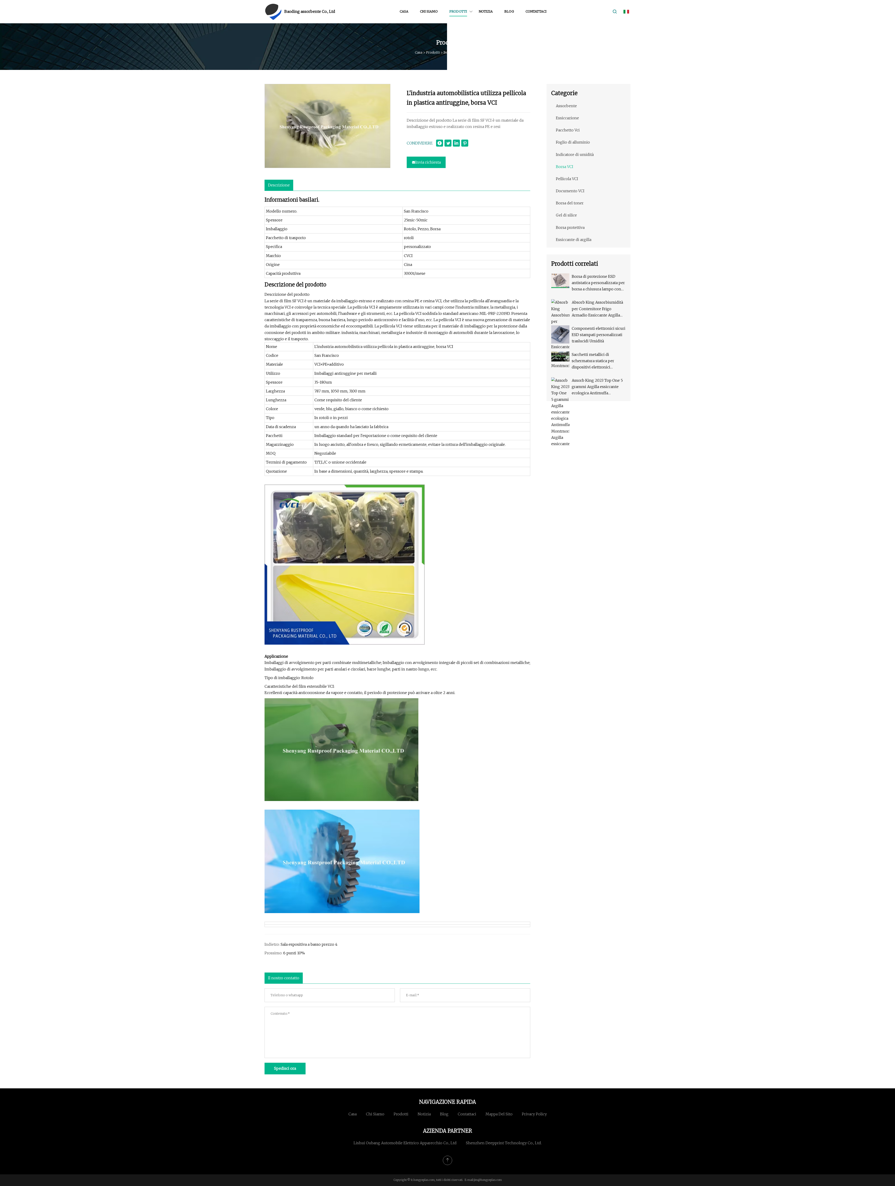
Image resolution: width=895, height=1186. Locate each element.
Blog (509, 11)
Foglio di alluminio (573, 142)
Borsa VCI (451, 52)
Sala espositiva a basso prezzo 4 (309, 944)
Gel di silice (566, 215)
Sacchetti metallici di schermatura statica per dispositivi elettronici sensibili (593, 361)
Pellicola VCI (567, 178)
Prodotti (458, 11)
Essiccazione (567, 118)
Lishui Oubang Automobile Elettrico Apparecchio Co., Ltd (405, 1143)
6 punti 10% (294, 953)
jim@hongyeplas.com (488, 1180)
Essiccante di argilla (573, 239)
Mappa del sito (499, 1114)
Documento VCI (570, 191)
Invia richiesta (428, 162)
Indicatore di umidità (575, 154)
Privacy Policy (534, 1114)
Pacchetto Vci (568, 130)
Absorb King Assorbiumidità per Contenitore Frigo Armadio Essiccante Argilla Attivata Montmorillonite (597, 309)
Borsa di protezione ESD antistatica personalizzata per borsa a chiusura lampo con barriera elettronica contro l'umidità (598, 283)
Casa (404, 11)
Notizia (486, 11)
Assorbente (566, 105)
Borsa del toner (570, 203)
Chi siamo (429, 11)
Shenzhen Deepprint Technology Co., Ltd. (504, 1143)
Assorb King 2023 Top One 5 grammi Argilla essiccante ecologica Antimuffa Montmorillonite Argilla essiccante (597, 387)
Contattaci (536, 11)
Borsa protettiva (570, 227)
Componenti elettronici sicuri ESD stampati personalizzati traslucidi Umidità (598, 334)
